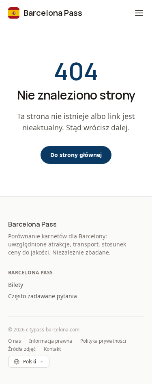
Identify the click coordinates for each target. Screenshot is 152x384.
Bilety (15, 285)
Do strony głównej (76, 155)
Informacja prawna (50, 341)
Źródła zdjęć (22, 349)
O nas (14, 341)
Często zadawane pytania (42, 296)
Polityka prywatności (103, 341)
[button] (139, 13)
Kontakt (52, 349)
